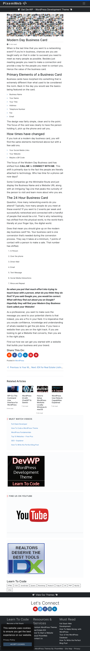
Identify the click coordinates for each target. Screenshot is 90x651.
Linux (10, 590)
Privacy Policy (9, 640)
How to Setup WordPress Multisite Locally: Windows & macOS (41, 402)
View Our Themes (45, 595)
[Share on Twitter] (20, 355)
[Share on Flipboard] (30, 355)
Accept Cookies (17, 644)
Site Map (68, 648)
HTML (10, 586)
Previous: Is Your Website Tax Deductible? (30, 367)
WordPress (19, 360)
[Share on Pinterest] (36, 355)
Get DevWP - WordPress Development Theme (45, 9)
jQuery (33, 586)
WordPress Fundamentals (21, 432)
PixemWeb (13, 3)
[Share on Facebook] (14, 355)
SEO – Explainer (17, 441)
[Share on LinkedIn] (25, 355)
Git (65, 586)
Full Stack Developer (19, 424)
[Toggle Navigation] (84, 3)
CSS (16, 586)
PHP (70, 586)
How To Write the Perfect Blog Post (25, 445)
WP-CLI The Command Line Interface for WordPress (12, 400)
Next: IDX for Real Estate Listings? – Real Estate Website (59, 367)
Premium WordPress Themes (45, 627)
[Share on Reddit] (9, 355)
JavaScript (24, 586)
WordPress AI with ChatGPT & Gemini (26, 399)
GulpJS (58, 586)
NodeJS (51, 586)
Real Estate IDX (39, 630)
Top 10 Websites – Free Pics (22, 436)
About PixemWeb (40, 636)
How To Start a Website (43, 633)
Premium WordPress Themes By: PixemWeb (45, 648)
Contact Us (38, 638)
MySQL (77, 586)
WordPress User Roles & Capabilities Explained (57, 399)
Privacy (77, 648)
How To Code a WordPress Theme (24, 428)
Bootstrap (41, 586)
